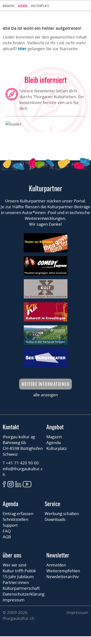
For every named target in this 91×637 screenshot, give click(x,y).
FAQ (7, 531)
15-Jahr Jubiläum (18, 576)
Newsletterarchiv (62, 576)
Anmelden (56, 565)
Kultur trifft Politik (19, 570)
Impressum (14, 600)
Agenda (23, 6)
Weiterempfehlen (63, 570)
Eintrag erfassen (18, 513)
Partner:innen (16, 582)
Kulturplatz (40, 6)
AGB (7, 537)
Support (10, 525)
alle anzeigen (45, 395)
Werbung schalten (62, 513)
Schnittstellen (15, 519)
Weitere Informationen (46, 384)
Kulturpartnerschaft (21, 588)
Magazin (8, 6)
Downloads (55, 519)
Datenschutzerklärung (23, 594)
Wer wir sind (14, 565)
